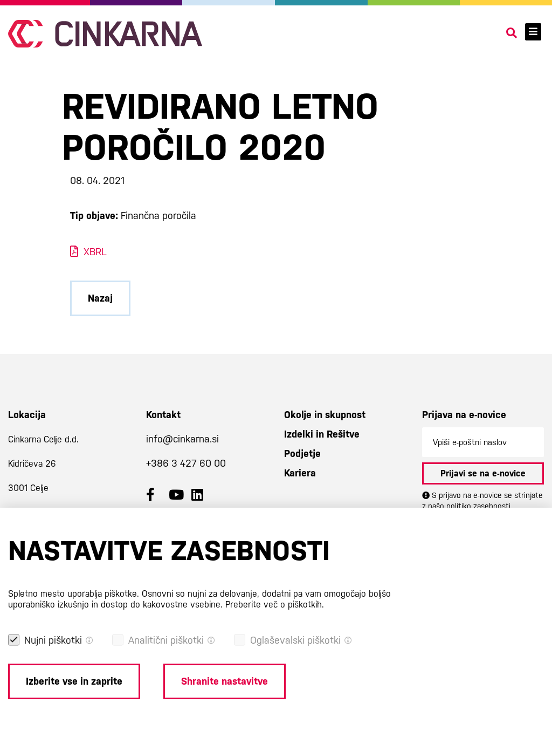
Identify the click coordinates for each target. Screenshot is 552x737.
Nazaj (100, 298)
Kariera (300, 473)
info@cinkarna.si (182, 439)
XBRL (95, 251)
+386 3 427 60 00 (186, 463)
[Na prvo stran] (105, 33)
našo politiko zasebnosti (469, 506)
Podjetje (302, 453)
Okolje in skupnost (324, 414)
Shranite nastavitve (224, 681)
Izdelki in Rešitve (322, 434)
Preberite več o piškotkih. (274, 604)
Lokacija (27, 414)
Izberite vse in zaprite (74, 681)
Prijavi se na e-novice (483, 473)
